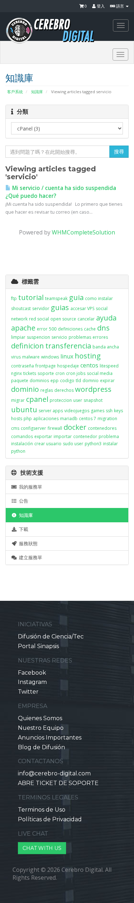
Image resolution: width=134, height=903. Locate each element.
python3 (93, 444)
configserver (33, 428)
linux (66, 356)
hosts (16, 418)
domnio (91, 380)
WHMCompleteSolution (83, 232)
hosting (88, 356)
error (42, 329)
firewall (55, 428)
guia (76, 297)
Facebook (32, 672)
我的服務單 (29, 487)
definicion (27, 346)
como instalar (99, 298)
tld (78, 380)
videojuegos (76, 411)
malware (31, 357)
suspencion (38, 337)
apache (23, 328)
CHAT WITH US (42, 848)
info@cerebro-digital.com (54, 773)
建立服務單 (29, 557)
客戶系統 (15, 91)
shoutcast (21, 308)
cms (15, 428)
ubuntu (24, 409)
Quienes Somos (40, 718)
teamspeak (56, 298)
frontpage (45, 366)
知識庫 (37, 91)
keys (118, 411)
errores (100, 337)
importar (63, 436)
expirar (107, 380)
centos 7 (87, 418)
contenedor (85, 436)
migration (107, 418)
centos (89, 365)
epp (54, 380)
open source (63, 319)
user (77, 400)
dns (103, 328)
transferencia (68, 346)
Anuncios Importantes (49, 737)
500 (52, 329)
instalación (22, 444)
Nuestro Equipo (41, 727)
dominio (25, 389)
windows (50, 357)
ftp (14, 298)
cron (60, 373)
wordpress (93, 389)
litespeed (109, 366)
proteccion (61, 400)
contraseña (22, 366)
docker (75, 427)
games (97, 411)
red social (39, 319)
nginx (16, 373)
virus (16, 357)
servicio (59, 337)
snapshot (93, 400)
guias (60, 307)
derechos (64, 390)
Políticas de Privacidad (50, 819)
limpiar (18, 337)
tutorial (31, 297)
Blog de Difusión (41, 747)
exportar (43, 436)
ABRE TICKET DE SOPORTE (58, 783)
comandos (22, 436)
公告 (22, 501)
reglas (46, 390)
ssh (109, 411)
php (28, 418)
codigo (67, 380)
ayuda (106, 318)
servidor (40, 308)
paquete (19, 380)
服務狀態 (27, 543)
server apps (51, 411)
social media (100, 373)
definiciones (70, 329)
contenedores (102, 428)
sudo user (73, 444)
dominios (39, 380)
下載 (22, 529)
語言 (120, 6)
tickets (29, 373)
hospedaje (68, 366)
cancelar (86, 319)
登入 (100, 6)
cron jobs (75, 373)
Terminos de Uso (41, 809)
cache (90, 329)
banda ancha (106, 347)
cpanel (37, 399)
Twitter (28, 691)
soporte (46, 373)
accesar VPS (82, 308)
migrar (18, 400)
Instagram (32, 682)
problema (109, 436)
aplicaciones (46, 418)
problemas (80, 337)
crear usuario (47, 444)
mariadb (69, 418)
